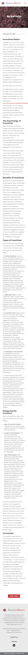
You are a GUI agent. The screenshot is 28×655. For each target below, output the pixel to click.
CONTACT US (14, 637)
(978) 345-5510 (15, 630)
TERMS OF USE (20, 653)
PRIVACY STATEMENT (9, 653)
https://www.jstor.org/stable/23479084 (15, 103)
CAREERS (14, 641)
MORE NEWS (14, 596)
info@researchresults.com (14, 632)
